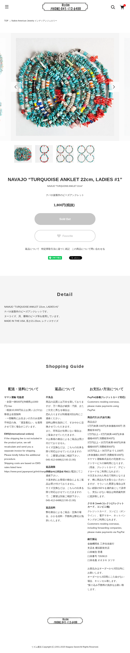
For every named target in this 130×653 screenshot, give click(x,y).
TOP (6, 21)
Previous (16, 87)
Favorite (67, 236)
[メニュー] (7, 6)
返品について (32, 249)
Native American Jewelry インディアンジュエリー (34, 21)
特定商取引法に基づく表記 (55, 249)
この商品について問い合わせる (88, 249)
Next (114, 87)
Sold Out (65, 219)
